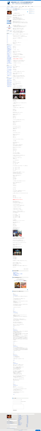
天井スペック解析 (16, 6)
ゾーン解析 (19, 6)
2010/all (27, 425)
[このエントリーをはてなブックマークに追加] (27, 289)
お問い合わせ (27, 0)
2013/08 (27, 420)
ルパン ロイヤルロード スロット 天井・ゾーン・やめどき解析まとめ (9, 75)
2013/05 (27, 418)
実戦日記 (26, 6)
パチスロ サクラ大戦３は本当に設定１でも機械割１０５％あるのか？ (9, 50)
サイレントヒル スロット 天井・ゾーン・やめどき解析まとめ (9, 73)
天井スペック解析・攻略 (20, 418)
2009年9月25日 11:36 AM (15, 363)
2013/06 (27, 419)
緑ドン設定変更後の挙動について (16, 275)
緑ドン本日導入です (15, 274)
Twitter (32, 0)
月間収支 (28, 6)
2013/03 (27, 417)
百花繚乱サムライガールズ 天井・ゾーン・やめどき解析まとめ (9, 67)
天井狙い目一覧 (8, 6)
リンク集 (24, 0)
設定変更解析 (23, 6)
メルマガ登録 (32, 6)
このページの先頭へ (37, 430)
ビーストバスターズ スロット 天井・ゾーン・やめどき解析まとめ (9, 71)
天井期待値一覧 (12, 6)
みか (14, 311)
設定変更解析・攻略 (19, 424)
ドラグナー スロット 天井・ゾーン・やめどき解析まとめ (9, 69)
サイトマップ (30, 0)
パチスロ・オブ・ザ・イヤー (20, 416)
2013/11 (27, 422)
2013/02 (27, 416)
